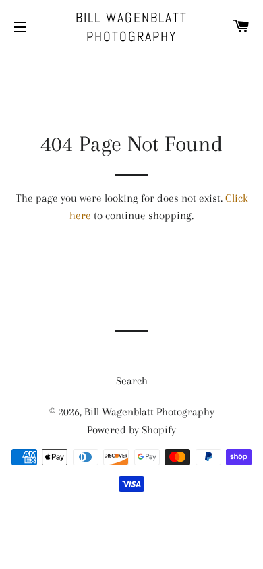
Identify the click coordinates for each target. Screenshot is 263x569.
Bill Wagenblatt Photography (131, 27)
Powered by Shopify (131, 429)
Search (132, 380)
